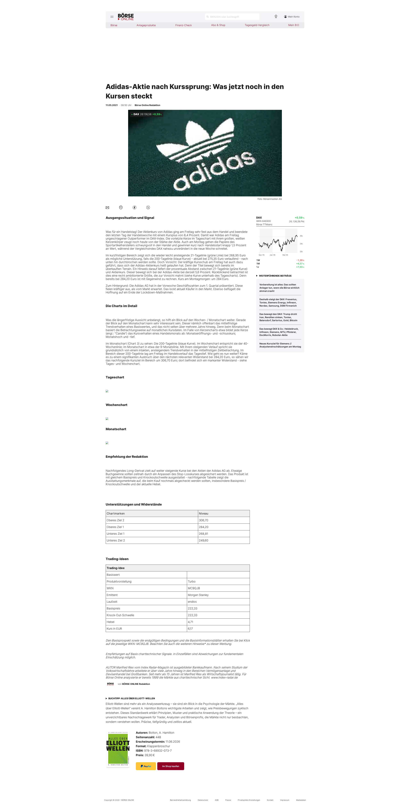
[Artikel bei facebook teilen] (134, 207)
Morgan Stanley (198, 595)
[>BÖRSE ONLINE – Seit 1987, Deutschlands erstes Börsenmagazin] (126, 16)
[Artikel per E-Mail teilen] (107, 207)
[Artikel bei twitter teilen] (148, 207)
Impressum (284, 800)
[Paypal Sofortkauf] (146, 766)
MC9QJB (194, 588)
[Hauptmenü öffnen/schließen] (112, 16)
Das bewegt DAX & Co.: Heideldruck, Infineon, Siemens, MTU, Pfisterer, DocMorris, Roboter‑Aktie (279, 331)
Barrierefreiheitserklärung (180, 800)
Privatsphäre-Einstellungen (249, 800)
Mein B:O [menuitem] (293, 25)
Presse (228, 800)
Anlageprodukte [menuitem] (146, 25)
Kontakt (270, 800)
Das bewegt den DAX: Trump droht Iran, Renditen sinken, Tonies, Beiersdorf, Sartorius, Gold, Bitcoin (278, 317)
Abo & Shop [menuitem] (218, 25)
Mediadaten (301, 800)
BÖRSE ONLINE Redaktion (136, 684)
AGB (216, 800)
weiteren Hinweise (192, 644)
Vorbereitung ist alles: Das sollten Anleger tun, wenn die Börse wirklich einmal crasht (279, 287)
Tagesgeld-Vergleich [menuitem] (257, 25)
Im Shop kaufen (170, 766)
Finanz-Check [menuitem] (183, 25)
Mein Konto (293, 16)
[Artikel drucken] (120, 207)
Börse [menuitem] (114, 25)
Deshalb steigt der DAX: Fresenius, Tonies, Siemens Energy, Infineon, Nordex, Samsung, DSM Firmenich (278, 302)
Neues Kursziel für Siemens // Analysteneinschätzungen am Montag (280, 345)
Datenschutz (203, 800)
